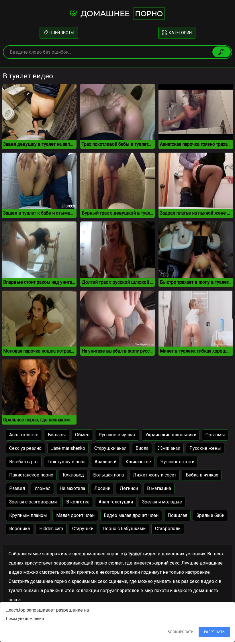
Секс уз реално (25, 448)
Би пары (57, 434)
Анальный (105, 461)
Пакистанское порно (31, 475)
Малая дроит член (75, 515)
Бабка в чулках (202, 475)
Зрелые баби (210, 515)
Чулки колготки (177, 461)
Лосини (102, 488)
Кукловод (73, 475)
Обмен (82, 434)
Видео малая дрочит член (131, 515)
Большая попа (108, 475)
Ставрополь (168, 528)
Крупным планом (28, 515)
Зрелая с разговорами (33, 502)
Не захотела (72, 488)
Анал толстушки (116, 502)
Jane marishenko (68, 448)
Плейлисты (61, 32)
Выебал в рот (23, 461)
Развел (17, 488)
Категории (180, 32)
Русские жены (205, 448)
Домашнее (121, 13)
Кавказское (138, 461)
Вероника (19, 528)
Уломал (42, 488)
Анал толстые (23, 434)
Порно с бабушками (124, 528)
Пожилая (177, 515)
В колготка (77, 502)
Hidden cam (51, 528)
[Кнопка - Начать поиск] (221, 51)
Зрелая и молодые (162, 502)
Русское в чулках (117, 434)
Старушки (82, 528)
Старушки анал (110, 448)
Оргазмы (215, 434)
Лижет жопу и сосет (154, 475)
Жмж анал (169, 448)
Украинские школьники (170, 434)
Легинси (129, 488)
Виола (142, 448)
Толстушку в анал (66, 461)
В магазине (159, 488)
